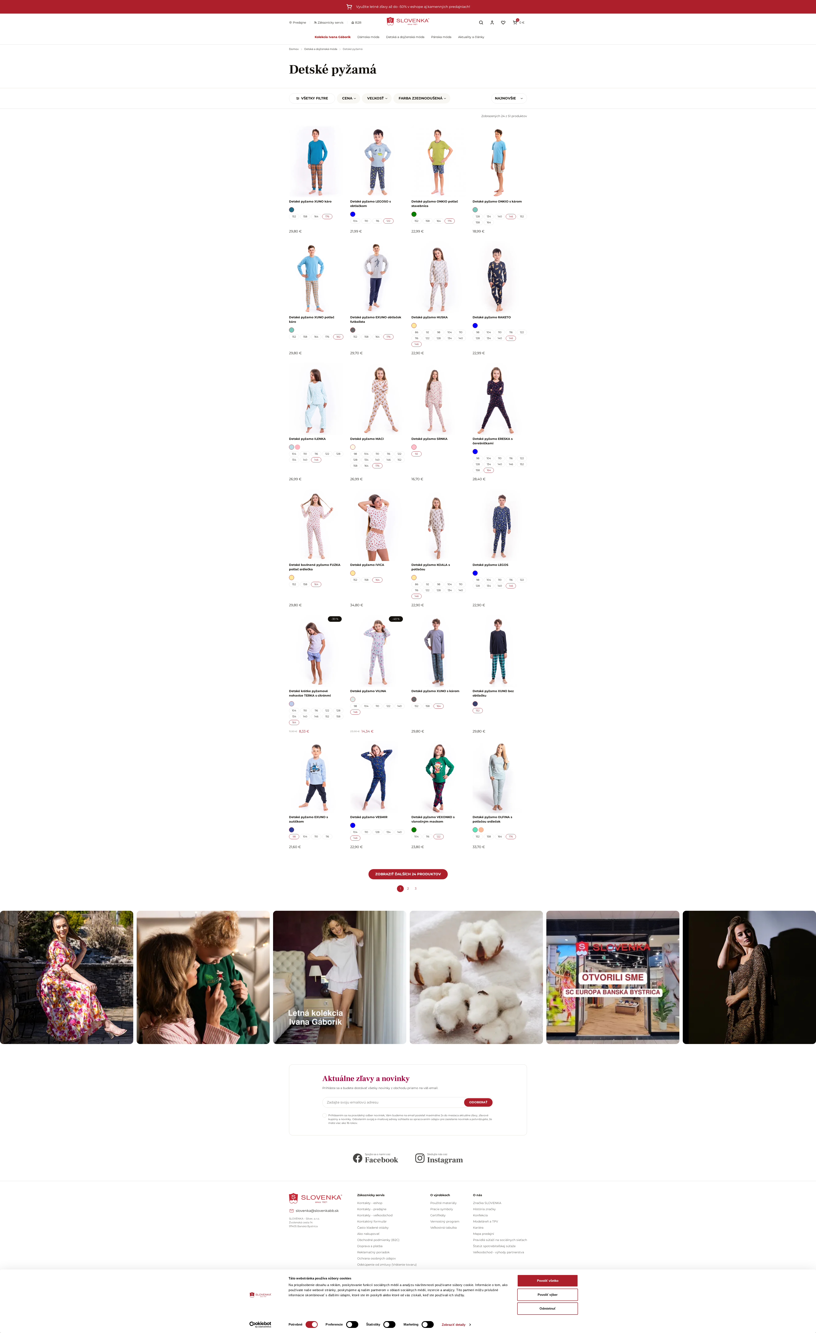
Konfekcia (480, 1215)
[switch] (352, 1324)
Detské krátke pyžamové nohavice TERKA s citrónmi (310, 693)
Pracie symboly (441, 1209)
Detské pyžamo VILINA (368, 691)
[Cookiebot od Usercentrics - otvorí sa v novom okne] (260, 1325)
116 (377, 220)
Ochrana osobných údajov (376, 1258)
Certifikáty (438, 1215)
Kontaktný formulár (372, 1221)
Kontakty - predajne (371, 1209)
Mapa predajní (483, 1234)
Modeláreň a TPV (485, 1221)
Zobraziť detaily (454, 1324)
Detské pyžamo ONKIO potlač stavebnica (434, 204)
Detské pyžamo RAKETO (492, 317)
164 (316, 216)
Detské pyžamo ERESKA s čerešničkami (493, 441)
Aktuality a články (471, 37)
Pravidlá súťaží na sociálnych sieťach (500, 1240)
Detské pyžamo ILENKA (307, 439)
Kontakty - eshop (369, 1203)
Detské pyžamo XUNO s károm (435, 691)
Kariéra (478, 1228)
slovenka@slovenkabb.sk (317, 1211)
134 (489, 216)
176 (327, 216)
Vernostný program (444, 1221)
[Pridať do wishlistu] (338, 858)
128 (478, 216)
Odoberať (478, 1102)
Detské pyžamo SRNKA (429, 439)
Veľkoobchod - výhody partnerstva (498, 1252)
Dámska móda (368, 37)
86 (416, 332)
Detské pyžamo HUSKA (429, 317)
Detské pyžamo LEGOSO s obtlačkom (370, 204)
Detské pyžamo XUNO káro (310, 201)
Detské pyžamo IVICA (367, 565)
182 (338, 336)
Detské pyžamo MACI (367, 439)
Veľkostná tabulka (443, 1228)
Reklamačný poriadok (373, 1252)
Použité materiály (443, 1203)
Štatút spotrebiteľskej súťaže (494, 1246)
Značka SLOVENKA (487, 1203)
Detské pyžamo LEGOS (490, 565)
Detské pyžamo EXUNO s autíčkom (308, 819)
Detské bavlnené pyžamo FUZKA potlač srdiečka (314, 567)
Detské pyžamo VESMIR (368, 817)
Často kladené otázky (373, 1228)
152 (294, 216)
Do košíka (314, 858)
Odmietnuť (548, 1308)
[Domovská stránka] (408, 21)
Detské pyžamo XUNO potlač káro (311, 319)
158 (305, 216)
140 (500, 216)
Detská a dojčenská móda (405, 37)
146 (511, 216)
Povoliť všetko (547, 1280)
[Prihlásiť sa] (492, 22)
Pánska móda (441, 37)
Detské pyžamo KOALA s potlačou (430, 567)
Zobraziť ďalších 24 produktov (408, 874)
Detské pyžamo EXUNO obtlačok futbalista (375, 319)
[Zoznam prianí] (503, 22)
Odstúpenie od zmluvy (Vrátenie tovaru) (387, 1264)
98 (438, 332)
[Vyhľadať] (481, 22)
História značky (484, 1209)
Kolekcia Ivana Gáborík (333, 37)
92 (427, 332)
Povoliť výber (548, 1294)
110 (366, 220)
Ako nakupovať (368, 1234)
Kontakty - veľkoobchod (374, 1215)
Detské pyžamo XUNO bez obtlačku (493, 693)
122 (388, 220)
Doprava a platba (369, 1246)
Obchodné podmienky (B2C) (378, 1240)
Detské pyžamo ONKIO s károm (497, 201)
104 (355, 220)
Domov (294, 49)
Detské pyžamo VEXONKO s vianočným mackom (433, 819)
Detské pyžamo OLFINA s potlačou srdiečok (492, 819)
